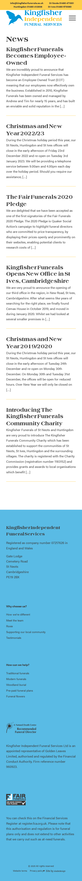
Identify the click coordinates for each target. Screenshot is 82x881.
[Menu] (70, 18)
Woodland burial (16, 685)
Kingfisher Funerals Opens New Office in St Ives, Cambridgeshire (38, 274)
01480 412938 (28, 6)
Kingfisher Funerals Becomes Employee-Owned (36, 56)
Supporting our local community (26, 632)
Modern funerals (16, 679)
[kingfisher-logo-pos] (34, 18)
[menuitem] (27, 3)
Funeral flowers (15, 696)
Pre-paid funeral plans (19, 690)
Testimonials (13, 638)
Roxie (9, 626)
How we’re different (18, 614)
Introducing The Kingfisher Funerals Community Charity (34, 417)
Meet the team (14, 620)
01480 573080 (59, 6)
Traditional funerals (17, 673)
